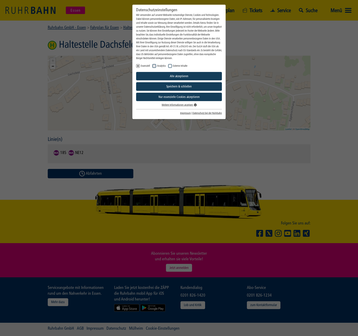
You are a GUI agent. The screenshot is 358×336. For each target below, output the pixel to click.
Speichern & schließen (179, 86)
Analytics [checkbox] (161, 65)
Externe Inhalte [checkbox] (180, 65)
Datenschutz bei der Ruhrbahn (207, 113)
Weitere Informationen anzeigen (178, 105)
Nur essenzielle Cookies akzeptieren (179, 97)
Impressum (185, 113)
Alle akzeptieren (179, 76)
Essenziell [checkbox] (145, 65)
